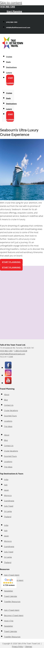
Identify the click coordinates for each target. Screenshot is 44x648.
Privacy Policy (17, 646)
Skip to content (11, 2)
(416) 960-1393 (6, 351)
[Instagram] (8, 375)
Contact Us (8, 405)
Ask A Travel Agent (11, 575)
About (6, 394)
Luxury (9, 73)
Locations (8, 421)
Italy (5, 485)
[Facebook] (8, 367)
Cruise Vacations (11, 410)
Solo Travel (8, 506)
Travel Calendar (10, 596)
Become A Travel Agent (13, 615)
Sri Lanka (8, 511)
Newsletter (8, 591)
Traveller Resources (12, 601)
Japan (6, 490)
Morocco (8, 495)
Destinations (11, 67)
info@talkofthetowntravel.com (12, 354)
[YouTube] (8, 383)
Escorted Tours (10, 415)
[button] (9, 582)
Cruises (9, 57)
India (6, 479)
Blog (6, 400)
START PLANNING (10, 80)
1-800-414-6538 (20, 351)
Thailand (7, 516)
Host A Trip (8, 621)
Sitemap (28, 646)
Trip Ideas (8, 426)
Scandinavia (9, 500)
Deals (8, 62)
